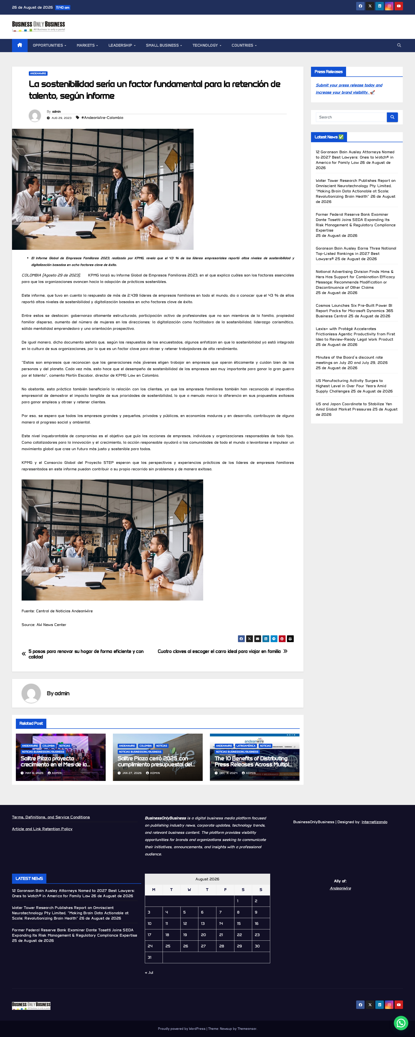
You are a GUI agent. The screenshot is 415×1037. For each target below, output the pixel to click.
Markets (86, 45)
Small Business (163, 45)
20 (203, 935)
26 (185, 946)
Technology (206, 45)
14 (221, 923)
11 (166, 923)
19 (185, 935)
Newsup (226, 1029)
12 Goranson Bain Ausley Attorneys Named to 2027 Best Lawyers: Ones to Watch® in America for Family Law (355, 157)
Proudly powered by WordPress (182, 1029)
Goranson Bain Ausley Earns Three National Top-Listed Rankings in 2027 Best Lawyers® (356, 253)
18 (167, 935)
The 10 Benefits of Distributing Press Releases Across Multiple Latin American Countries (253, 764)
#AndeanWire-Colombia (102, 117)
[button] (399, 45)
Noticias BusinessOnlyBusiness (43, 751)
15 (239, 923)
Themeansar (247, 1029)
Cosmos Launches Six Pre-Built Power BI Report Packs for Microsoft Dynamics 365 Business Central (354, 310)
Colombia (49, 745)
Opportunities (48, 45)
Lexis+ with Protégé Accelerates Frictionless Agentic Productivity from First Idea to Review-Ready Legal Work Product (355, 334)
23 (257, 935)
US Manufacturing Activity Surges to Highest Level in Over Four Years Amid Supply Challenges (351, 385)
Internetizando (374, 822)
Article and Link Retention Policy (42, 829)
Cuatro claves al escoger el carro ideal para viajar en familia (219, 651)
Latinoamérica (246, 745)
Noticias (64, 745)
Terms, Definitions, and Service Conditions (51, 817)
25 (167, 946)
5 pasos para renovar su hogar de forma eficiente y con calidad (86, 654)
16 (256, 923)
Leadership (121, 45)
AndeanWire (38, 73)
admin (56, 112)
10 (150, 923)
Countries (243, 45)
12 (185, 923)
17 (149, 935)
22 (239, 935)
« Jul (149, 972)
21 (221, 935)
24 (150, 946)
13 (203, 923)
